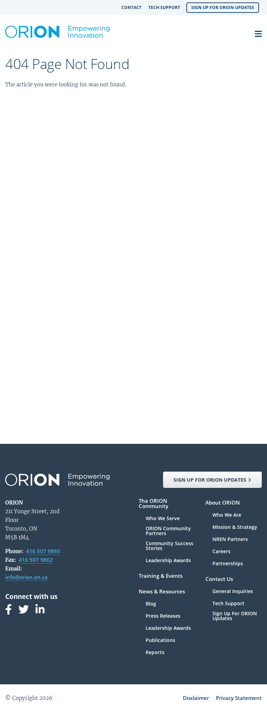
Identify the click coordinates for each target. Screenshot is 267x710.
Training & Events (161, 576)
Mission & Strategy (234, 527)
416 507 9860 (43, 551)
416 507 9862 (36, 559)
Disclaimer (196, 697)
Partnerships (227, 563)
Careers (221, 552)
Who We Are (226, 515)
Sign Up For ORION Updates (222, 7)
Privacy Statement (239, 697)
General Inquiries (232, 591)
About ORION (222, 503)
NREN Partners (230, 539)
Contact (131, 7)
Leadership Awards (168, 560)
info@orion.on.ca (26, 577)
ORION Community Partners (168, 531)
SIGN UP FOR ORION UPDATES (209, 479)
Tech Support (164, 7)
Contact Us (219, 579)
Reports (155, 652)
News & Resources (162, 592)
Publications (160, 640)
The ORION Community (153, 503)
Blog (151, 604)
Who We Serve (163, 519)
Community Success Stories (169, 546)
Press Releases (163, 616)
